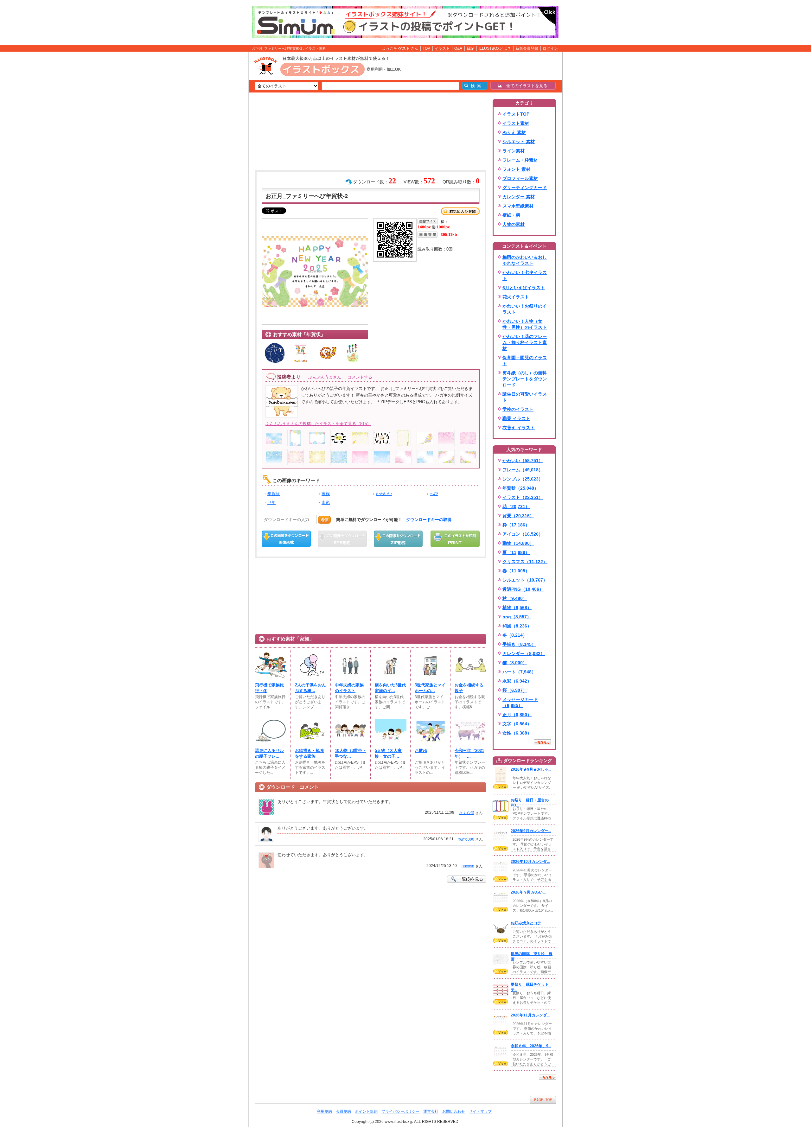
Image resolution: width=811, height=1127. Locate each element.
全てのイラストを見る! (525, 85)
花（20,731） (516, 506)
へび (434, 493)
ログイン (550, 48)
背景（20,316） (518, 515)
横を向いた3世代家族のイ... (390, 688)
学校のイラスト (517, 409)
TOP (426, 48)
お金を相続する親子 (469, 688)
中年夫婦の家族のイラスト (349, 688)
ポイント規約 (366, 1111)
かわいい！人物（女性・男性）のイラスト (524, 324)
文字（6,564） (517, 723)
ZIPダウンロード (398, 539)
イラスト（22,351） (522, 497)
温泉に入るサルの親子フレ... (269, 753)
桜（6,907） (514, 690)
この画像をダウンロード (286, 539)
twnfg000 (466, 839)
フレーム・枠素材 (520, 159)
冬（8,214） (514, 635)
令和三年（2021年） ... (469, 753)
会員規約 (343, 1111)
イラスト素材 (515, 123)
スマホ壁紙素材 (517, 205)
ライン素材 (513, 150)
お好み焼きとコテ (526, 923)
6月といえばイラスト (523, 287)
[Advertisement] (218, 150)
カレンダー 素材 (518, 196)
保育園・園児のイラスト (524, 360)
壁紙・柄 (511, 215)
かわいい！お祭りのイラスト (524, 309)
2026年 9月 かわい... (528, 892)
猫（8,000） (514, 662)
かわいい (384, 493)
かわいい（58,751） (522, 460)
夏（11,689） (516, 552)
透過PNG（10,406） (523, 589)
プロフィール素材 (520, 178)
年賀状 (273, 493)
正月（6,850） (517, 714)
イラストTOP (515, 114)
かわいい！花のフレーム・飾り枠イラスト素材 (524, 342)
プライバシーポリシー (400, 1111)
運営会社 (430, 1111)
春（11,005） (516, 570)
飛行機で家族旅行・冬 (269, 688)
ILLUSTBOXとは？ (495, 48)
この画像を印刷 (455, 539)
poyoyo (468, 866)
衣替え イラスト (518, 427)
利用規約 (324, 1111)
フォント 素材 (516, 169)
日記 (470, 48)
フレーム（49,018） (522, 469)
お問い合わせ (453, 1111)
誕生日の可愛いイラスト (524, 397)
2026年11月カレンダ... (530, 1015)
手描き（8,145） (519, 644)
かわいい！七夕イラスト (524, 275)
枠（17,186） (516, 524)
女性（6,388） (517, 732)
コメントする (360, 377)
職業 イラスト (516, 418)
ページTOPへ (543, 1100)
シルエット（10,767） (524, 580)
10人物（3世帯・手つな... (350, 753)
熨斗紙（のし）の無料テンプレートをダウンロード (524, 378)
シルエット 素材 (518, 141)
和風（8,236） (517, 625)
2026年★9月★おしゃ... (531, 769)
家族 (326, 493)
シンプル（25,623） (522, 478)
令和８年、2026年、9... (531, 1046)
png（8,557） (516, 616)
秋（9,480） (514, 598)
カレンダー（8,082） (523, 653)
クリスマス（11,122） (524, 561)
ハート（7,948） (519, 671)
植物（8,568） (517, 607)
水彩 (326, 502)
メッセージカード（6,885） (520, 702)
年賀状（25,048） (520, 488)
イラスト (442, 48)
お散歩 (421, 750)
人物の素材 (513, 224)
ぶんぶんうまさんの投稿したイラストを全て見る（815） (318, 423)
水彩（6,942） (517, 681)
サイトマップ (480, 1111)
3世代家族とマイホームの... (430, 688)
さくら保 (466, 813)
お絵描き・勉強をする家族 (309, 753)
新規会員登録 (526, 48)
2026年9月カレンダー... (531, 831)
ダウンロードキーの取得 (428, 519)
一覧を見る (542, 742)
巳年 (271, 502)
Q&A (458, 48)
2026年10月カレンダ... (530, 861)
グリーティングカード (524, 187)
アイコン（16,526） (522, 534)
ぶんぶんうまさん (324, 377)
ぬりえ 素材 (514, 132)
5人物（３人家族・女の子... (388, 753)
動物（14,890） (518, 543)
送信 (324, 519)
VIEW (500, 786)
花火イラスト (515, 296)
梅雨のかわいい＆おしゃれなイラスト (524, 260)
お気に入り (460, 211)
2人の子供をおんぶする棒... (310, 688)
